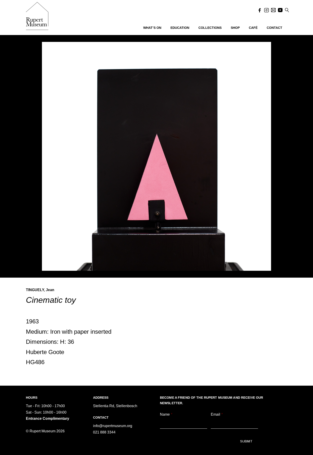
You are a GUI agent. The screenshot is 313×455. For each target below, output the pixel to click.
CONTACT (274, 28)
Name (166, 414)
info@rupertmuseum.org (112, 426)
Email (217, 414)
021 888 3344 (104, 432)
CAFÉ (253, 28)
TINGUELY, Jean (40, 290)
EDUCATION (179, 28)
